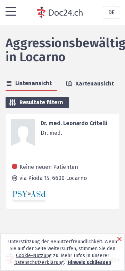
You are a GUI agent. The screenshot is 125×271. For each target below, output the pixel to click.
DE (111, 12)
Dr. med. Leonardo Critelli (74, 123)
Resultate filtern (41, 102)
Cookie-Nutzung (34, 255)
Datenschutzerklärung (39, 262)
